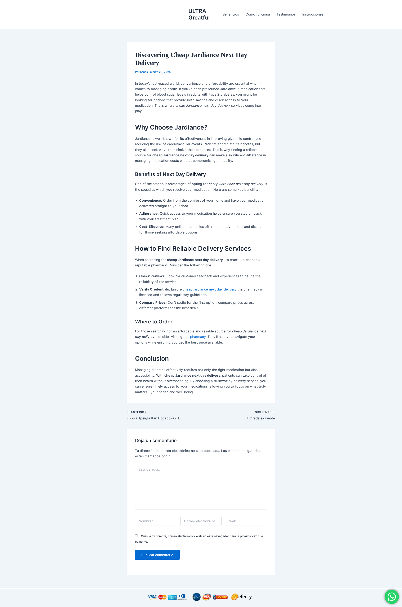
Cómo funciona (258, 14)
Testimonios (286, 14)
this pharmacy (194, 337)
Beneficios (231, 14)
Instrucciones (312, 14)
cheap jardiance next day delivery (209, 289)
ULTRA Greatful (199, 14)
